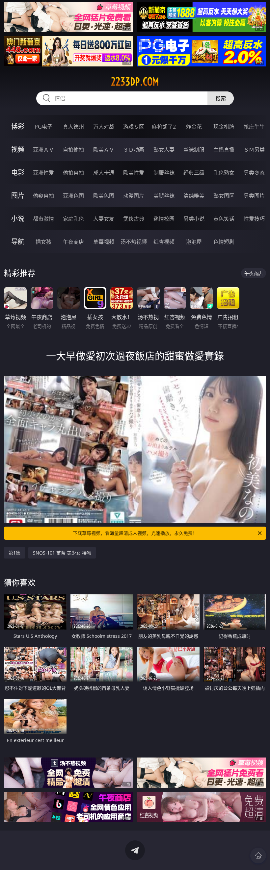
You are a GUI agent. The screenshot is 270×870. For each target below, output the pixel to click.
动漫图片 (133, 195)
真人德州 (73, 126)
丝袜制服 (193, 149)
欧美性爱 (133, 172)
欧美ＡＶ (103, 149)
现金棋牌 (223, 126)
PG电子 (43, 126)
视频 (17, 149)
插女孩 (43, 241)
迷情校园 (164, 218)
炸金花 (194, 126)
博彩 (17, 126)
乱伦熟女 (223, 172)
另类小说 (193, 218)
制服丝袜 (164, 172)
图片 (17, 195)
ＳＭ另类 (254, 149)
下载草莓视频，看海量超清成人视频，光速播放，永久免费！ (135, 533)
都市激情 (43, 218)
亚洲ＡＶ (43, 149)
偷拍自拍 (73, 172)
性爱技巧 (254, 218)
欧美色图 (103, 195)
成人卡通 (103, 172)
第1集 (14, 553)
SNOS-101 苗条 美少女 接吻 (62, 553)
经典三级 (193, 172)
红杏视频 (164, 241)
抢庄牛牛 (254, 126)
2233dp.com (135, 81)
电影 (17, 172)
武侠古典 (133, 218)
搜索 (220, 98)
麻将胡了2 (164, 126)
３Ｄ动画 (133, 149)
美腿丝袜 (164, 195)
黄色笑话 (223, 218)
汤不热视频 (134, 241)
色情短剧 (223, 241)
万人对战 (103, 126)
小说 (17, 218)
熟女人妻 (164, 149)
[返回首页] (258, 855)
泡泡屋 (194, 241)
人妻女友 (103, 218)
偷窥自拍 (43, 195)
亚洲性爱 (43, 172)
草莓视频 (103, 241)
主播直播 (223, 149)
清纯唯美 (193, 195)
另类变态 (254, 172)
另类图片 (254, 195)
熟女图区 (223, 195)
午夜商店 (73, 241)
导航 (17, 241)
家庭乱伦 (73, 218)
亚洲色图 (73, 195)
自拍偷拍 (73, 149)
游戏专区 (133, 126)
